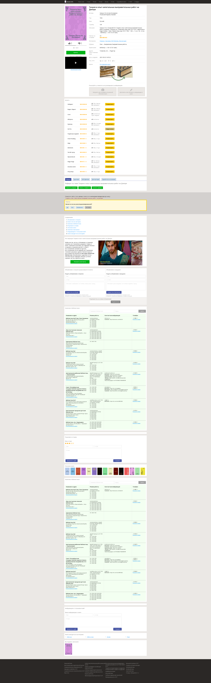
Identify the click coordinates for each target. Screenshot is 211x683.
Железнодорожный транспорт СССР (94, 675)
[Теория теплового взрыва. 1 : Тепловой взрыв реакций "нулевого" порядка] (132, 471)
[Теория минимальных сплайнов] (143, 471)
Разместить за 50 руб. (72, 292)
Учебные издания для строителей (114, 675)
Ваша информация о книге (73, 612)
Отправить (117, 460)
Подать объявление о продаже (115, 274)
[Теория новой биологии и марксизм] (78, 471)
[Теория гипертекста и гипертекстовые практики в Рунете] (67, 471)
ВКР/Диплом (114, 41)
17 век (88, 2)
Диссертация (122, 41)
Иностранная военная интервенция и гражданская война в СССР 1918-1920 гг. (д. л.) (115, 665)
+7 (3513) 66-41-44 (137, 362)
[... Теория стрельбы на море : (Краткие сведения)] (121, 471)
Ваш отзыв (68, 441)
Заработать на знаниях (108, 179)
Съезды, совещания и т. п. (132, 673)
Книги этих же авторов (74, 222)
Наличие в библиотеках (74, 224)
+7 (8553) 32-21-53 (137, 351)
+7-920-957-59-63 (136, 329)
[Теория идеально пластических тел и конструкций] (99, 471)
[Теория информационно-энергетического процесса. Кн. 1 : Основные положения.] (116, 471)
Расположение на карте (71, 323)
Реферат (102, 41)
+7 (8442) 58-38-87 (137, 400)
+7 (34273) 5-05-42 (137, 373)
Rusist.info (70, 2)
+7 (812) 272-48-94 (137, 387)
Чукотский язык (130, 671)
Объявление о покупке (74, 220)
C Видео (136, 2)
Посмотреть (109, 104)
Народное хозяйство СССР (70, 669)
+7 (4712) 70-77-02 (137, 410)
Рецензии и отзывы (73, 225)
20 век (106, 2)
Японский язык (109, 673)
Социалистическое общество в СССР (73, 667)
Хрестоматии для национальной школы (74, 665)
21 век (112, 2)
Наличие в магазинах (73, 229)
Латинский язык (68, 663)
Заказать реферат (71, 188)
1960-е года (90, 637)
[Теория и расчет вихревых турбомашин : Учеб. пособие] (89, 471)
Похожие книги (72, 227)
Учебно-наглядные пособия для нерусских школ (93, 667)
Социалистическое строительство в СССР (74, 671)
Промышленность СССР (111, 677)
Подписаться (115, 302)
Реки (128, 637)
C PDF (130, 2)
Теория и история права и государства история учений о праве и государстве (115, 668)
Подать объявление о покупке (74, 274)
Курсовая (108, 41)
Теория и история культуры (133, 665)
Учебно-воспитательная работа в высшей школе (95, 664)
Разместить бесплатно (113, 292)
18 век (94, 2)
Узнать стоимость (84, 188)
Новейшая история (110, 671)
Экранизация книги (76, 69)
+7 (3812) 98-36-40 (137, 422)
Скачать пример (97, 188)
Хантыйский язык (130, 667)
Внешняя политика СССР (132, 663)
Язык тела (66, 673)
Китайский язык (130, 669)
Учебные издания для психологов (93, 670)
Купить (76, 52)
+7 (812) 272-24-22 (137, 388)
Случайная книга (121, 2)
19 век (100, 2)
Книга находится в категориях (76, 233)
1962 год (69, 637)
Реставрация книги (105, 64)
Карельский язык (89, 674)
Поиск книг (81, 2)
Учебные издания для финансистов (93, 672)
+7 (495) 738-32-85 (137, 318)
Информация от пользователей (77, 231)
